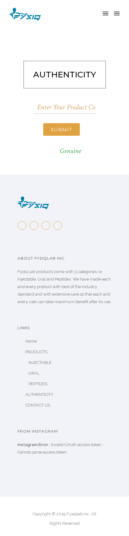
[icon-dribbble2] (59, 225)
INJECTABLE (40, 362)
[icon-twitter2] (35, 225)
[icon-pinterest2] (47, 225)
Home (31, 341)
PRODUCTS (36, 351)
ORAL (33, 373)
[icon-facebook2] (23, 225)
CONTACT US (37, 405)
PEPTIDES (37, 383)
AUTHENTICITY (39, 394)
